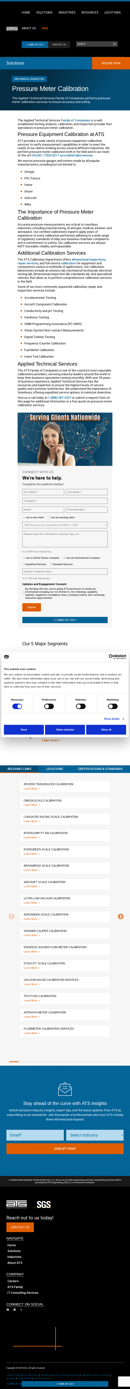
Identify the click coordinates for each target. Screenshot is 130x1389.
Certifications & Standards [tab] (100, 769)
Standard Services (62, 564)
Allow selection (65, 729)
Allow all (106, 729)
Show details (112, 718)
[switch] (49, 706)
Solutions (15, 63)
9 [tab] (88, 1061)
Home (11, 1245)
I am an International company (83, 557)
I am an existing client (62, 517)
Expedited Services (35, 564)
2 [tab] (23, 1061)
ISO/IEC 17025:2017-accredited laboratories (62, 155)
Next (119, 916)
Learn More (30, 788)
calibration (68, 263)
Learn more (50, 740)
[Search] (114, 44)
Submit (31, 607)
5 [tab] (51, 1061)
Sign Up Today (65, 1148)
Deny (24, 729)
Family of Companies (75, 120)
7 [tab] (69, 1061)
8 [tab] (79, 1061)
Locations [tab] (54, 769)
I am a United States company (42, 557)
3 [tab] (32, 1061)
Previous (10, 916)
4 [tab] (41, 1061)
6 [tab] (60, 1061)
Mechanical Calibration (29, 79)
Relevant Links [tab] (19, 769)
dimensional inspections (88, 259)
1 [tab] (13, 1061)
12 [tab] (116, 1061)
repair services (28, 263)
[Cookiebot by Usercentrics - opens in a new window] (111, 656)
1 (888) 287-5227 (59, 397)
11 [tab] (107, 1061)
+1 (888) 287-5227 (35, 44)
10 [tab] (97, 1061)
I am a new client (34, 517)
